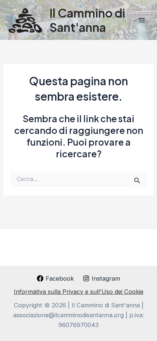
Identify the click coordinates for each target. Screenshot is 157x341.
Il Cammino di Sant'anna (87, 19)
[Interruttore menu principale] (141, 20)
